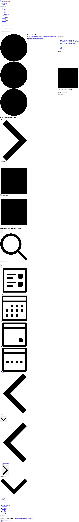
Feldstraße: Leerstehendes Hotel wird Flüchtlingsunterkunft (35, 38)
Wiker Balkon (4, 511)
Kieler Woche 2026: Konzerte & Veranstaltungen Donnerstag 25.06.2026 (69, 41)
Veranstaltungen (4, 119)
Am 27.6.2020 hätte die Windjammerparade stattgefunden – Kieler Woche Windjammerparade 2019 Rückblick (41, 36)
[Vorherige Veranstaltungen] (14, 413)
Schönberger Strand (62, 49)
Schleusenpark (4, 512)
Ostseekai (61, 47)
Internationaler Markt (4, 508)
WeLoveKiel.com (15, 518)
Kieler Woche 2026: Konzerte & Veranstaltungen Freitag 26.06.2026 (68, 40)
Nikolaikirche (4, 509)
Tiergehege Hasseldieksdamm (6, 505)
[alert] (13, 180)
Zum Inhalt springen (3, 0)
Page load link (2, 519)
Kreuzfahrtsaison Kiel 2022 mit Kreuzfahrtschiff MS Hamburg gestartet (36, 37)
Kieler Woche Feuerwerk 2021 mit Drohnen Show (34, 39)
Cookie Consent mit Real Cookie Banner (5, 520)
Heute (3, 464)
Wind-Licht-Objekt (62, 46)
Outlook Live (3, 499)
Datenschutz (28, 518)
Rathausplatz (3, 510)
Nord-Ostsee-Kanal (4, 504)
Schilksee (61, 48)
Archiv (22, 518)
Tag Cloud (19, 518)
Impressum (24, 518)
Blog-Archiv (59, 92)
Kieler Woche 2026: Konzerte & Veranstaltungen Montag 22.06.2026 (69, 43)
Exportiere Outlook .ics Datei (6, 500)
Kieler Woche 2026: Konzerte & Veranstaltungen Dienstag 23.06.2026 (69, 42)
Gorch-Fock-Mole (4, 513)
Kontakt (31, 518)
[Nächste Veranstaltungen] (2, 414)
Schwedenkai (3, 507)
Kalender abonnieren (3, 476)
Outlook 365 (3, 498)
